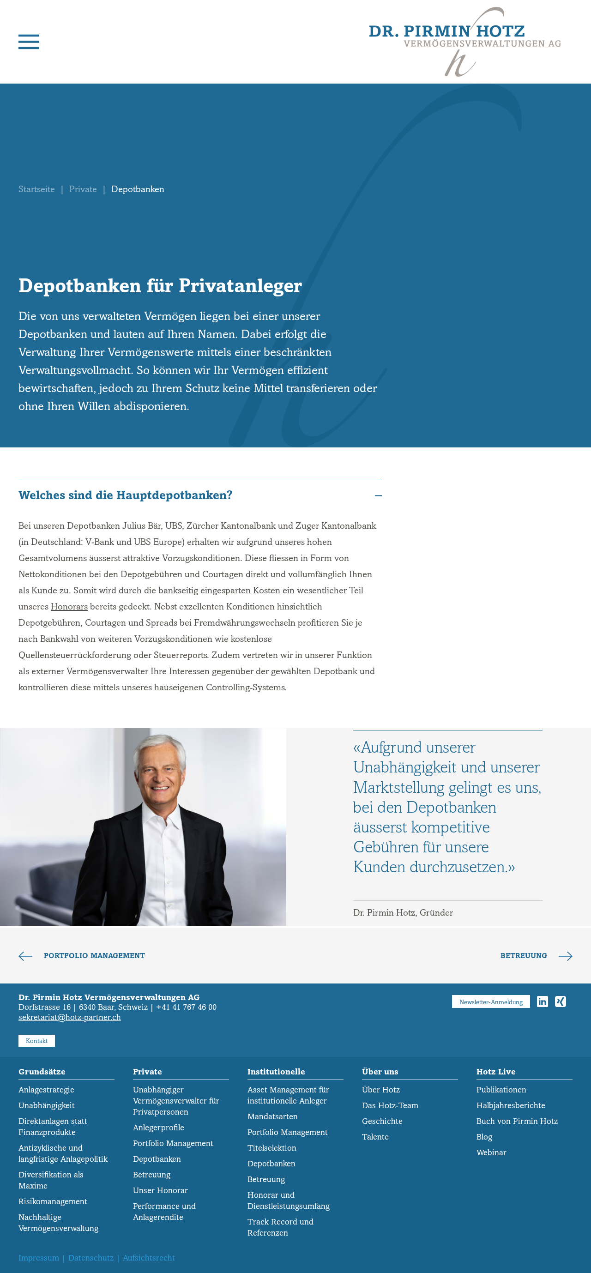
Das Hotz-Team (390, 1105)
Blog (484, 1137)
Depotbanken (157, 1159)
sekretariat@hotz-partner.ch (69, 1017)
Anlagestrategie (46, 1090)
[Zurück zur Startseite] (465, 42)
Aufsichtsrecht (149, 1258)
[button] (29, 42)
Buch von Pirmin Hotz (517, 1121)
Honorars (69, 606)
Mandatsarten (272, 1117)
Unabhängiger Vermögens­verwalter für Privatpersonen (176, 1101)
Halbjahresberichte (510, 1105)
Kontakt (37, 1041)
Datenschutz (91, 1258)
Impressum (38, 1258)
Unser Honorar (160, 1190)
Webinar (491, 1153)
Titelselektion (271, 1148)
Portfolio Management (93, 955)
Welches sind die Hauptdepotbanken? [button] (125, 495)
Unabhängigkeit (46, 1105)
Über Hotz (381, 1090)
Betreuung (525, 955)
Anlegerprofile (158, 1128)
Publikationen (501, 1090)
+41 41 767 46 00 (186, 1007)
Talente (375, 1137)
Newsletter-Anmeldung (491, 1002)
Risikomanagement (52, 1202)
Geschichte (382, 1121)
